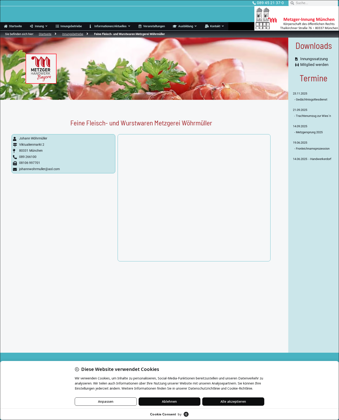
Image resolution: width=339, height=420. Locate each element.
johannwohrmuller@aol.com (39, 169)
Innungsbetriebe (72, 34)
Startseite (45, 34)
